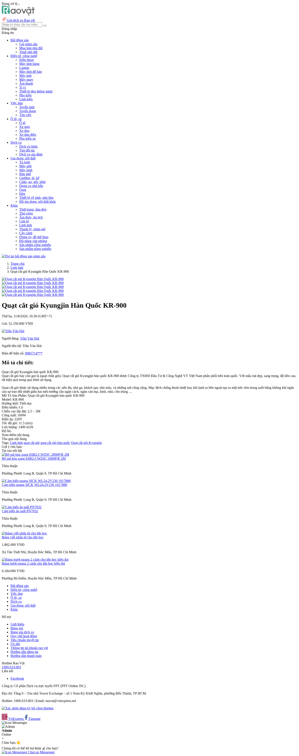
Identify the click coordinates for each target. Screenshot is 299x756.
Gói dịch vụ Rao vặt (21, 20)
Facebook (17, 678)
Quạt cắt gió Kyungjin (86, 443)
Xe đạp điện (27, 134)
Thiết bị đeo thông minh (36, 91)
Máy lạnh (25, 170)
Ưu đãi (15, 644)
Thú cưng (26, 213)
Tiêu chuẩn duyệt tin (25, 640)
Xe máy (24, 127)
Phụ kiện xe (27, 138)
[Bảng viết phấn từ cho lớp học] (24, 533)
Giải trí (24, 221)
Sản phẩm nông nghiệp (35, 249)
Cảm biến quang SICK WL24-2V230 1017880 (34, 485)
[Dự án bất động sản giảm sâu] (24, 256)
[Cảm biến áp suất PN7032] (22, 507)
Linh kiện (26, 99)
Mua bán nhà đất (30, 48)
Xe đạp (24, 131)
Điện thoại (26, 60)
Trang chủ (18, 263)
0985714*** (33, 353)
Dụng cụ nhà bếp (31, 186)
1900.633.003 (11, 667)
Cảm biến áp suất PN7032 (20, 511)
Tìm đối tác (27, 150)
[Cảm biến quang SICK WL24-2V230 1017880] (36, 481)
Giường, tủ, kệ (29, 178)
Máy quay (26, 79)
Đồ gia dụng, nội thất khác (37, 201)
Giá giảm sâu (28, 44)
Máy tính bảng (29, 64)
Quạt (22, 190)
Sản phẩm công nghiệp (35, 245)
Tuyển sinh (27, 107)
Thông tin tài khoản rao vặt (29, 648)
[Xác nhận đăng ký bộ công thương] (27, 708)
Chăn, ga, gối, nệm (32, 182)
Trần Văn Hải (29, 338)
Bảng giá (17, 628)
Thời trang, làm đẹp (32, 209)
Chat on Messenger (41, 752)
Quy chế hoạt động (24, 636)
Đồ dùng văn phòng (33, 241)
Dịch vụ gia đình (30, 154)
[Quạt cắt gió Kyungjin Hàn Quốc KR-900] (33, 279)
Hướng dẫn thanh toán (26, 656)
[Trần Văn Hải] (13, 331)
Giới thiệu (17, 624)
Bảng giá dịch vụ (22, 632)
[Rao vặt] (18, 14)
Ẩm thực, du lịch (31, 217)
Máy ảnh (25, 75)
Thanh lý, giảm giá (32, 229)
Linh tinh (25, 225)
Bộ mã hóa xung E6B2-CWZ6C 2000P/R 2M (34, 458)
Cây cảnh (25, 233)
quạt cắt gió (32, 443)
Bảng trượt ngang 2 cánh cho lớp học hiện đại (33, 563)
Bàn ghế (25, 174)
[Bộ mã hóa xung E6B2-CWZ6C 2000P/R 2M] (35, 454)
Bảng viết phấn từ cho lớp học (23, 537)
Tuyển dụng (27, 111)
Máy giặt (25, 166)
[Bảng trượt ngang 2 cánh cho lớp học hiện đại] (35, 559)
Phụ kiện (25, 95)
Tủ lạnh (24, 162)
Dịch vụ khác (28, 146)
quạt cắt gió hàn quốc (55, 443)
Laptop (24, 68)
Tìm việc (25, 115)
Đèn (22, 194)
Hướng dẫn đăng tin (24, 652)
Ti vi (22, 87)
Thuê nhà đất (28, 52)
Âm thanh (26, 83)
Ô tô (22, 123)
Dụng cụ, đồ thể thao (33, 237)
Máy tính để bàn (30, 71)
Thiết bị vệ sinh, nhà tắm (36, 197)
